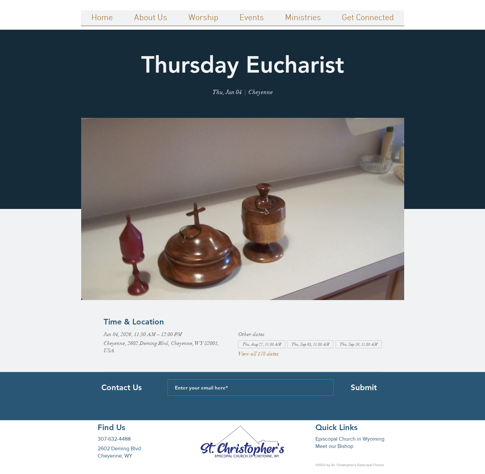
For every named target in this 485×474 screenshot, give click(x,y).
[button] (150, 20)
